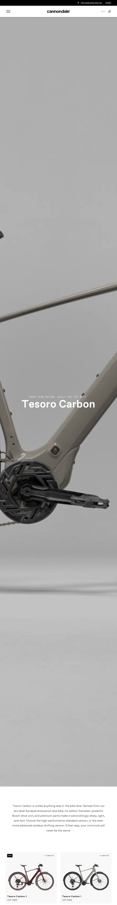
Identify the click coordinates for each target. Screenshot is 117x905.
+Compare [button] (49, 855)
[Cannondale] (58, 11)
